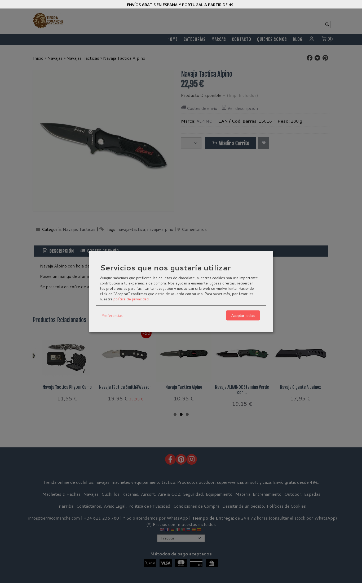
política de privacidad (131, 299)
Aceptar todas (243, 315)
